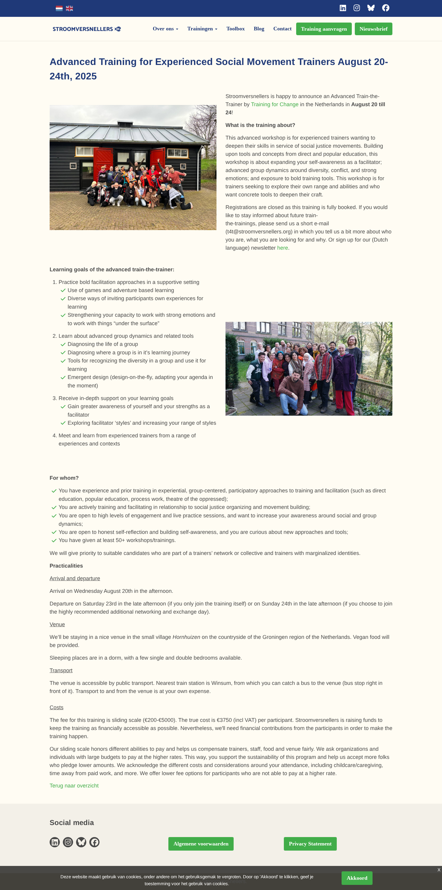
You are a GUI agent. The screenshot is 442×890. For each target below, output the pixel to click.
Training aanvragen (324, 29)
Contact (282, 29)
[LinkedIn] (343, 8)
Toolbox (235, 29)
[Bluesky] (371, 8)
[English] (69, 8)
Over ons (164, 29)
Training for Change (275, 104)
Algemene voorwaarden (201, 844)
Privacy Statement (310, 844)
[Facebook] (385, 8)
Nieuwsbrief (374, 29)
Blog (259, 29)
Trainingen (200, 29)
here (282, 248)
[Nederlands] (59, 8)
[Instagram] (357, 8)
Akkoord (357, 878)
